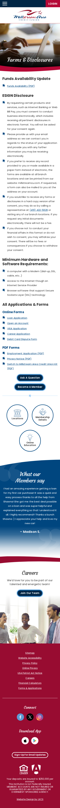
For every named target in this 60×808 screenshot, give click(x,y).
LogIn (52, 4)
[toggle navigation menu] (5, 3)
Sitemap (30, 653)
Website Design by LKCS (30, 799)
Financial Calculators (30, 683)
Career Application (18, 333)
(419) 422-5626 (39, 210)
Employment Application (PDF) (25, 353)
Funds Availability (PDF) (21, 86)
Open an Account (17, 323)
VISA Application (17, 328)
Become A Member (30, 387)
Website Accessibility (30, 658)
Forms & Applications (30, 688)
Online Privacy (30, 668)
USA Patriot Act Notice (30, 673)
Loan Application (17, 318)
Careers (29, 678)
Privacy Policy (29, 663)
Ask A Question (30, 377)
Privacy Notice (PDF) (19, 358)
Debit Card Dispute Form (22, 339)
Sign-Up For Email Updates (30, 754)
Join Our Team (29, 593)
